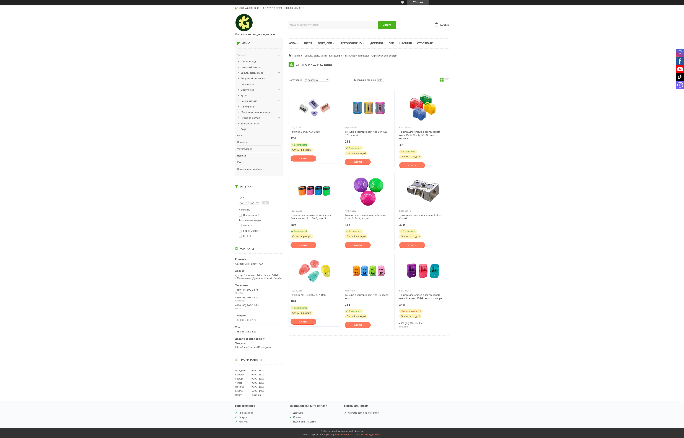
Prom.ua (359, 431)
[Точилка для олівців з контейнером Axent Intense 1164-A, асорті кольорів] (423, 271)
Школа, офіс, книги (252, 72)
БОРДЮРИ (325, 43)
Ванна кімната (249, 100)
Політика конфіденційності (368, 434)
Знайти (387, 25)
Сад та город (248, 61)
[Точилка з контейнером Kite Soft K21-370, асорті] (369, 108)
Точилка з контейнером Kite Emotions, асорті (367, 296)
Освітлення (247, 89)
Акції (243, 129)
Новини (241, 155)
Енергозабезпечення (253, 78)
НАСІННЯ (405, 43)
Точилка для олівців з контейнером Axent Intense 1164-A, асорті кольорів (420, 296)
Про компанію (246, 412)
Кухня (244, 95)
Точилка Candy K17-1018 (305, 131)
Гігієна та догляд (250, 117)
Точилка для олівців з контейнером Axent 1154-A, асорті (365, 217)
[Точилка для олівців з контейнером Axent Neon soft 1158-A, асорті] (314, 191)
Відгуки (243, 417)
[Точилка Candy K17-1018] (314, 108)
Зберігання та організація (255, 112)
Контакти (243, 421)
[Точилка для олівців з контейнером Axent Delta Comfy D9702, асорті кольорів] (423, 108)
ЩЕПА (308, 43)
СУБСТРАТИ (425, 43)
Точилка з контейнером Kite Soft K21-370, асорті (366, 133)
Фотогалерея (244, 148)
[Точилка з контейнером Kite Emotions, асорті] (369, 271)
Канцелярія (336, 55)
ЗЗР (391, 43)
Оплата (297, 417)
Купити (303, 159)
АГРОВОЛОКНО (351, 43)
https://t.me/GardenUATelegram (253, 347)
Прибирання (248, 106)
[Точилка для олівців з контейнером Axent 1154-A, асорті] (369, 191)
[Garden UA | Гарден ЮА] (261, 22)
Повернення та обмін (249, 169)
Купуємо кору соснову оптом (363, 412)
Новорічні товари (250, 67)
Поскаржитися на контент (340, 434)
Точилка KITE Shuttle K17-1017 (309, 294)
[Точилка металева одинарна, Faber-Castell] (423, 191)
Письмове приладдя (357, 55)
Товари (241, 55)
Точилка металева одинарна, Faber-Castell (420, 217)
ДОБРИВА (377, 43)
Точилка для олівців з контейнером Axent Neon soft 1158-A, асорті (311, 217)
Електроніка (248, 84)
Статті (240, 162)
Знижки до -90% (250, 123)
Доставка (298, 412)
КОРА (292, 43)
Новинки (242, 142)
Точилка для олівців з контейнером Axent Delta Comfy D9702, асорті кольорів (419, 135)
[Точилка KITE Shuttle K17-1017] (314, 271)
